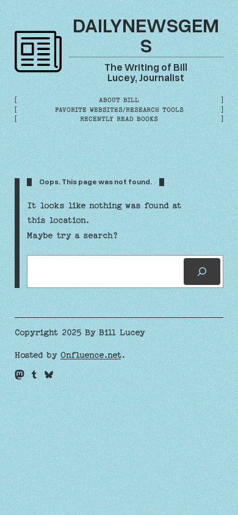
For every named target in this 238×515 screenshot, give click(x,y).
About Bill (119, 100)
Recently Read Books (119, 119)
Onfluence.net (90, 355)
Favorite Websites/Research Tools (119, 110)
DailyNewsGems (146, 34)
